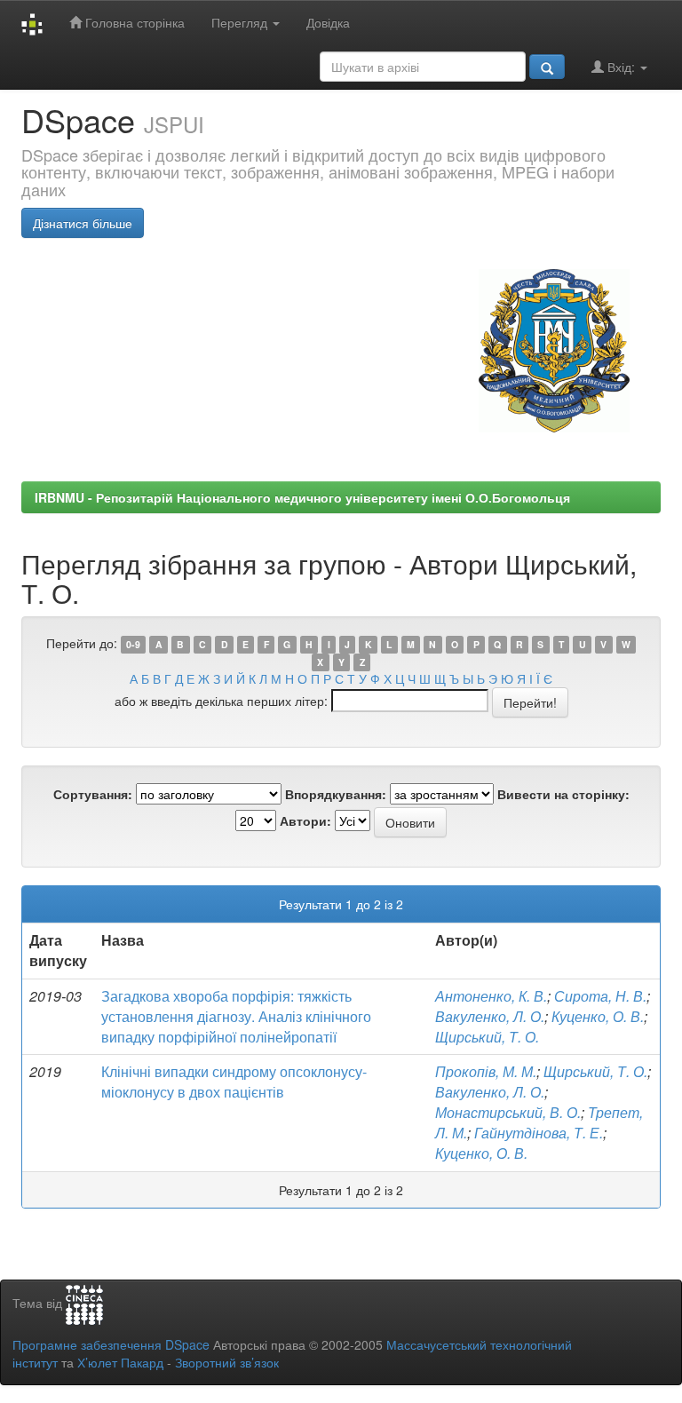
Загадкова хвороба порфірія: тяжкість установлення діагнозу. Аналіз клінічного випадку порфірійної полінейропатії (236, 1016)
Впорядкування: (335, 794)
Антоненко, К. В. (491, 996)
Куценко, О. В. (597, 1016)
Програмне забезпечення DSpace (111, 1344)
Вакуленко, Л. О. (489, 1016)
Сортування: (92, 794)
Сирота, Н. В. (600, 996)
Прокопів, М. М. (485, 1071)
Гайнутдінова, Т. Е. (538, 1132)
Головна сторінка (133, 22)
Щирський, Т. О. (487, 1036)
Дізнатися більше (82, 223)
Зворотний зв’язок (227, 1362)
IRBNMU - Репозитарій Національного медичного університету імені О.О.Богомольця (302, 497)
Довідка (328, 22)
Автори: (305, 820)
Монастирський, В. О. (508, 1112)
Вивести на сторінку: (563, 794)
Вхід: (621, 66)
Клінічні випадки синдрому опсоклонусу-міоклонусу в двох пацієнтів (234, 1081)
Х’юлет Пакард (120, 1362)
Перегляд (241, 22)
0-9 (133, 644)
